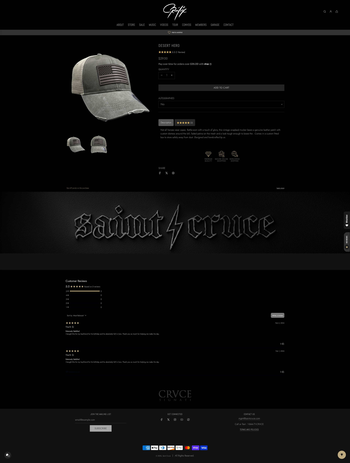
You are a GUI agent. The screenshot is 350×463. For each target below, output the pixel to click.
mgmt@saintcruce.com (249, 418)
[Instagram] (175, 420)
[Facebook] (162, 420)
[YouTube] (182, 420)
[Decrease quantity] (162, 75)
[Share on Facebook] (160, 173)
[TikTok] (188, 420)
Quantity (163, 69)
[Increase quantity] (172, 75)
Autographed (166, 98)
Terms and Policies (249, 429)
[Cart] (337, 11)
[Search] (325, 11)
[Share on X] (167, 173)
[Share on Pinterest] (173, 173)
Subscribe (101, 428)
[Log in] (331, 11)
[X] (168, 420)
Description (166, 122)
